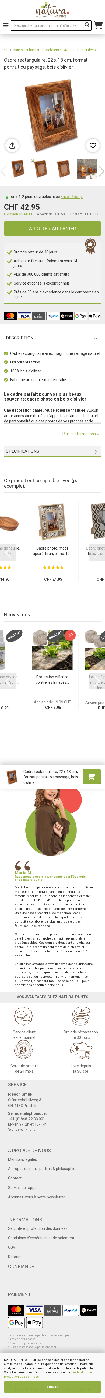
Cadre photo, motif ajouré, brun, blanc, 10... (52, 551)
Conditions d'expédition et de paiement (41, 1238)
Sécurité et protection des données (38, 1228)
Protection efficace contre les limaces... (52, 680)
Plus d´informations (79, 434)
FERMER (52, 1387)
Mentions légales (22, 1159)
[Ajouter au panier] (92, 776)
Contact (15, 1178)
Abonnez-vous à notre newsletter (36, 1197)
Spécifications (22, 451)
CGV (11, 1247)
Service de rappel (22, 1187)
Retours (15, 1257)
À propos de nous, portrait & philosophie (41, 1168)
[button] (101, 171)
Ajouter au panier (52, 228)
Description (19, 338)
